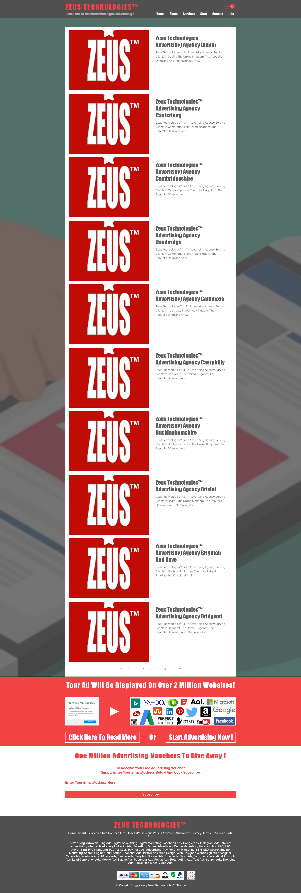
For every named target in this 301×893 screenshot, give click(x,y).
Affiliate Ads (108, 856)
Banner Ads (125, 856)
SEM (199, 849)
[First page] (121, 668)
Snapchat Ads (132, 853)
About (82, 833)
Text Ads (199, 859)
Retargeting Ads (181, 859)
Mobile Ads (109, 859)
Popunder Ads (143, 859)
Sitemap (181, 885)
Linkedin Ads (122, 846)
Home (72, 833)
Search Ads (213, 859)
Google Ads (191, 843)
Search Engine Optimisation (102, 853)
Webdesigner (222, 853)
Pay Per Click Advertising (144, 849)
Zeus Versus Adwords (160, 833)
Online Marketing (185, 846)
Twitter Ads (150, 853)
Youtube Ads (90, 856)
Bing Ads (105, 843)
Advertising (77, 843)
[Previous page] (128, 668)
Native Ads (125, 859)
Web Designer (186, 853)
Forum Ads (201, 856)
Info (122, 833)
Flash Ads (185, 856)
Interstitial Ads (219, 856)
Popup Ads (161, 859)
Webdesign (204, 853)
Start (103, 833)
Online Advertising (160, 846)
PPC (220, 846)
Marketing (139, 846)
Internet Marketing (100, 846)
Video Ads (165, 863)
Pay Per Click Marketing (179, 849)
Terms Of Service (214, 833)
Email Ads (171, 856)
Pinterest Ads (208, 846)
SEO (206, 849)
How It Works (135, 833)
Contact (113, 833)
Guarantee (183, 833)
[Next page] (172, 668)
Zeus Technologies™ (161, 885)
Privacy (196, 833)
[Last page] (180, 668)
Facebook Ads (172, 843)
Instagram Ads (209, 843)
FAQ (229, 833)
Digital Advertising (125, 843)
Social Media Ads (146, 863)
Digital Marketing (150, 843)
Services (93, 833)
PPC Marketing (98, 849)
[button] (230, 6)
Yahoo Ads (73, 856)
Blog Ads (140, 856)
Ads (150, 836)
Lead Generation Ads (86, 859)
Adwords (92, 843)
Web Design (167, 853)
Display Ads (155, 856)
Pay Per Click (118, 849)
